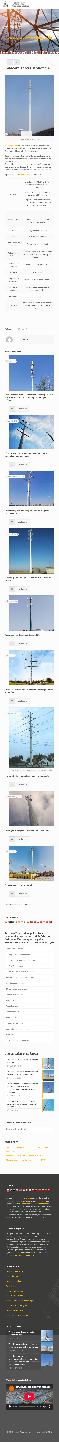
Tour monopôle (11, 146)
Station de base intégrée (16, 1305)
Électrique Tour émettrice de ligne (20, 977)
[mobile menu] (55, 4)
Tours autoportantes (14, 1291)
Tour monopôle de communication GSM (22, 635)
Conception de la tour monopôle (19, 885)
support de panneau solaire (17, 1029)
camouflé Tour (12, 1000)
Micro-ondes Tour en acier (17, 989)
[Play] (10, 1406)
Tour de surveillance (14, 1023)
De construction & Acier (22, 1198)
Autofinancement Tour (15, 983)
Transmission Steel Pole (19, 1040)
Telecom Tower (25, 174)
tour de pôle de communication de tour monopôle (27, 776)
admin (25, 339)
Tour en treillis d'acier (15, 995)
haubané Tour (11, 1018)
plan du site (39, 1217)
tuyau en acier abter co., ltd (24, 1255)
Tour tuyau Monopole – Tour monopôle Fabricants (27, 830)
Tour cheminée (12, 1006)
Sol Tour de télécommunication (22, 960)
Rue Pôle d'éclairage (14, 1296)
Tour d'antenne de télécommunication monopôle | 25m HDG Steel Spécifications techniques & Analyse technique (29, 397)
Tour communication (14, 949)
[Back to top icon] (29, 1426)
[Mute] (44, 1406)
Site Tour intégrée (16, 966)
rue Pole (9, 1035)
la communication (41, 1204)
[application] (29, 1397)
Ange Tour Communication (20, 955)
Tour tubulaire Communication (21, 972)
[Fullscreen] (48, 1406)
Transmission (26, 1204)
